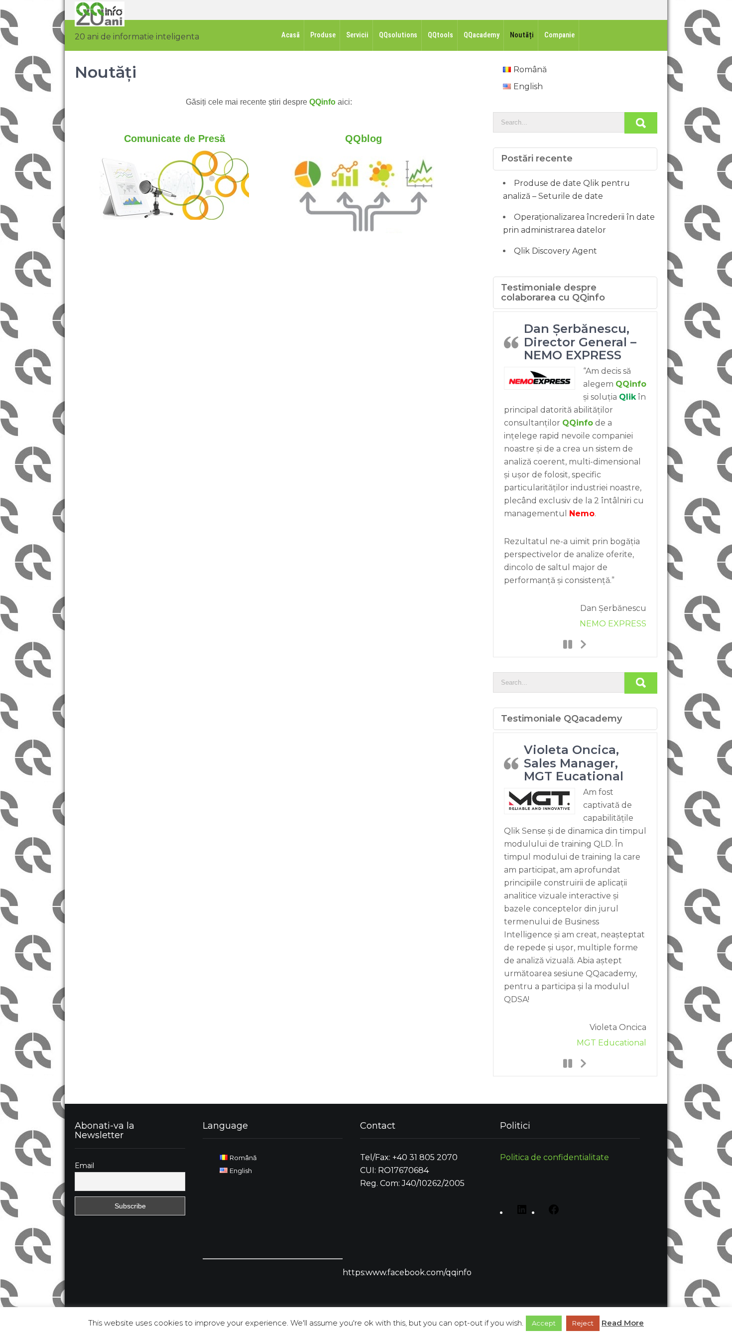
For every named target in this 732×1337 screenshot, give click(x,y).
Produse (323, 35)
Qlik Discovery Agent (555, 251)
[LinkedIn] (519, 1213)
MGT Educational (611, 1042)
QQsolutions (398, 35)
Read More (623, 1323)
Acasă (290, 35)
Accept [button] (544, 1323)
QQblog (363, 138)
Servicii (357, 35)
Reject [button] (583, 1323)
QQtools (440, 35)
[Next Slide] (583, 644)
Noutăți (522, 35)
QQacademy (481, 35)
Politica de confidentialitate (554, 1157)
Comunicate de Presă (174, 138)
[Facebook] (551, 1213)
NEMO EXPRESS (613, 623)
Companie (559, 35)
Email (84, 1165)
